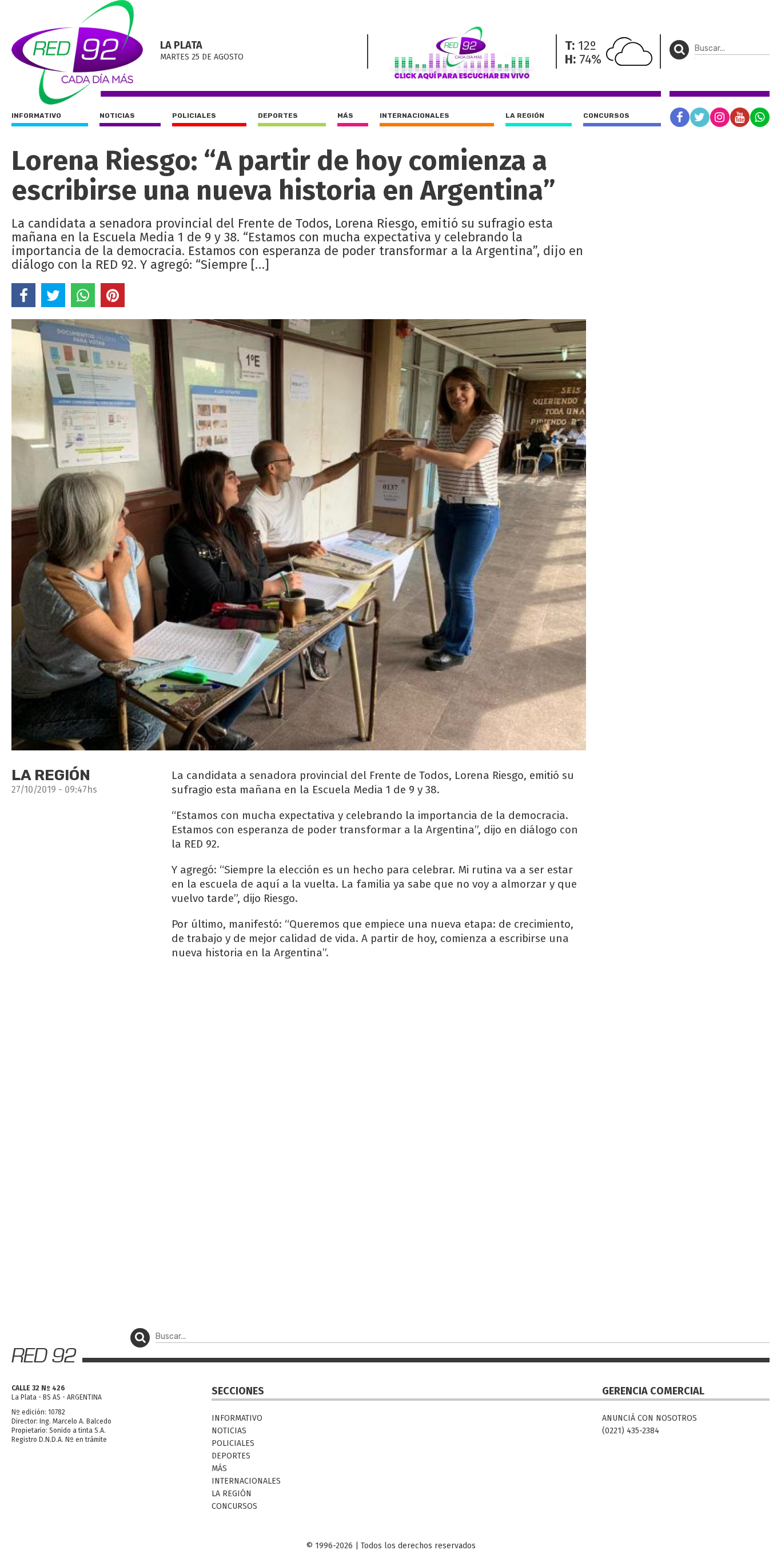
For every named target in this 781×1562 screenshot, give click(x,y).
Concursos (606, 116)
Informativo (36, 116)
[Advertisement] (298, 1052)
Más (345, 116)
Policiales (194, 116)
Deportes (278, 116)
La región (524, 116)
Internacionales (414, 116)
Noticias (117, 116)
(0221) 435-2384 (630, 1431)
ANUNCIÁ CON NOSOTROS (649, 1418)
